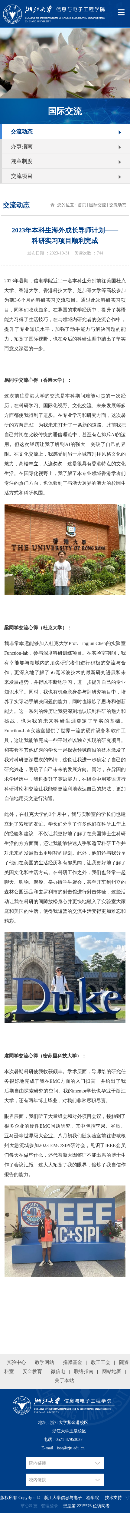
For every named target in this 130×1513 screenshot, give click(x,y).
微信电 (58, 1371)
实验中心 (16, 1362)
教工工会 (100, 1362)
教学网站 (44, 1362)
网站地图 (112, 1371)
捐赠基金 (72, 1362)
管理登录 (49, 1506)
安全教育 (32, 1371)
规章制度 (22, 161)
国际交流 (97, 205)
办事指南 (22, 146)
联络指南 (83, 1371)
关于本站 (64, 1380)
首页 (82, 205)
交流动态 (22, 131)
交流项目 (22, 176)
